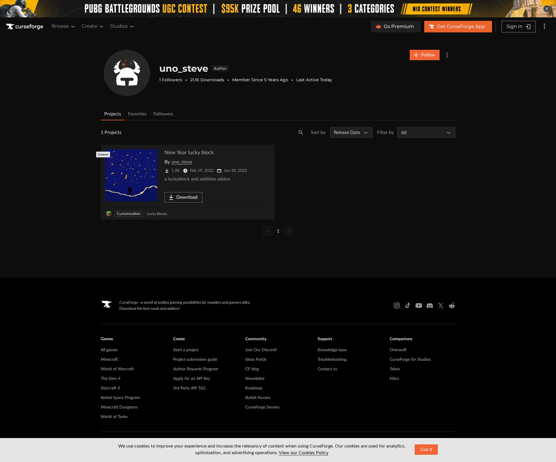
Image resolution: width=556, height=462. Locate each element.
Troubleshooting (332, 360)
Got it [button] (426, 449)
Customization (128, 214)
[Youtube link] (418, 305)
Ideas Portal (255, 360)
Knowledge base (332, 350)
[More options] (544, 26)
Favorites (137, 114)
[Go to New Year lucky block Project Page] (188, 182)
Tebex (395, 369)
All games (109, 350)
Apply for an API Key (191, 379)
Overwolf (398, 350)
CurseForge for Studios (410, 360)
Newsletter (255, 379)
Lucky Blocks (157, 214)
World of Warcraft (117, 369)
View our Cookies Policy (303, 452)
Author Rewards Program (195, 369)
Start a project (186, 350)
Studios (119, 26)
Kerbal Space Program (120, 398)
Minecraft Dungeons (119, 407)
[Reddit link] (451, 305)
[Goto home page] (25, 27)
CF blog (252, 369)
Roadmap (253, 388)
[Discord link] (429, 305)
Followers (163, 114)
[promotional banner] (278, 8)
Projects (112, 114)
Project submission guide (195, 360)
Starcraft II (110, 388)
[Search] (301, 132)
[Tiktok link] (407, 305)
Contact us (327, 369)
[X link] (440, 305)
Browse (60, 26)
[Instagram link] (396, 305)
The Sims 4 (110, 379)
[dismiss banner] (546, 8)
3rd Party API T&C (189, 388)
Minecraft (109, 360)
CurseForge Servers (262, 407)
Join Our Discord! (261, 350)
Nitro (394, 379)
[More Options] (447, 55)
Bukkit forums (257, 398)
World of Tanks (114, 417)
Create (89, 26)
